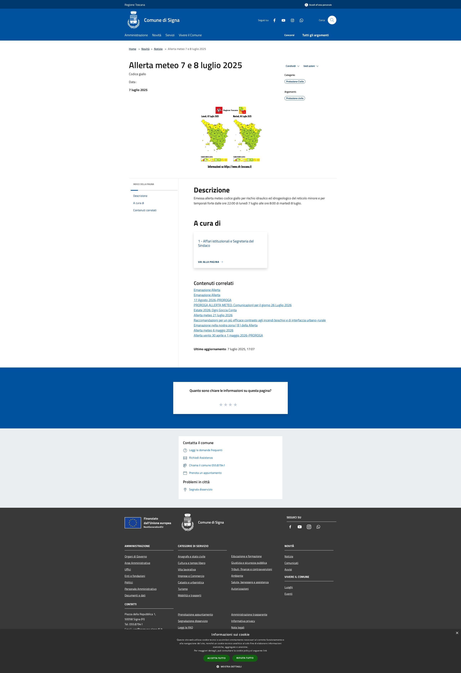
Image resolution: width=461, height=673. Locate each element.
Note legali (237, 627)
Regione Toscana (135, 5)
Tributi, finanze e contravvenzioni (251, 569)
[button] (230, 666)
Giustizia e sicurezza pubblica (249, 563)
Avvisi (288, 569)
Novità (145, 49)
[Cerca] (332, 20)
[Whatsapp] (300, 19)
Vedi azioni (309, 66)
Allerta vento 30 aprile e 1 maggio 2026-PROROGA (228, 335)
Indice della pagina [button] (143, 184)
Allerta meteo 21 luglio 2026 (213, 315)
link (265, 650)
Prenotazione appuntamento (195, 614)
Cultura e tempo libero (191, 563)
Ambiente (237, 576)
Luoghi (289, 587)
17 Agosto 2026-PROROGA (212, 300)
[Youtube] (282, 19)
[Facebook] (273, 19)
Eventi (288, 594)
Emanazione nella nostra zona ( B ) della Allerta (226, 325)
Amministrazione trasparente (249, 614)
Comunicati (291, 563)
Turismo (183, 589)
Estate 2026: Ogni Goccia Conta (215, 310)
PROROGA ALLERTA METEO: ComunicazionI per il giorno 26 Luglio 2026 (243, 305)
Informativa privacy (243, 621)
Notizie (158, 49)
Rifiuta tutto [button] (245, 657)
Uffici (128, 569)
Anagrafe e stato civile (191, 556)
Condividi (291, 66)
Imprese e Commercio (191, 576)
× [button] (457, 633)
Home (132, 49)
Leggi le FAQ (185, 627)
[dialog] (230, 651)
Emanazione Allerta (207, 289)
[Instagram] (291, 19)
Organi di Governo (136, 556)
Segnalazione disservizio (193, 621)
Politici (129, 582)
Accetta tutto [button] (216, 658)
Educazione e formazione (246, 556)
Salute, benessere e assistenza (250, 582)
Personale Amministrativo (140, 589)
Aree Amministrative (137, 563)
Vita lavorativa (187, 569)
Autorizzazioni (240, 588)
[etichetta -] (235, 404)
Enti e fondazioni (135, 576)
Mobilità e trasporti (189, 595)
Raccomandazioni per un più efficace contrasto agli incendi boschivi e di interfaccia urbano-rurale (260, 320)
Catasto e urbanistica (191, 582)
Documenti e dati (135, 595)
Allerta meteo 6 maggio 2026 (213, 330)
